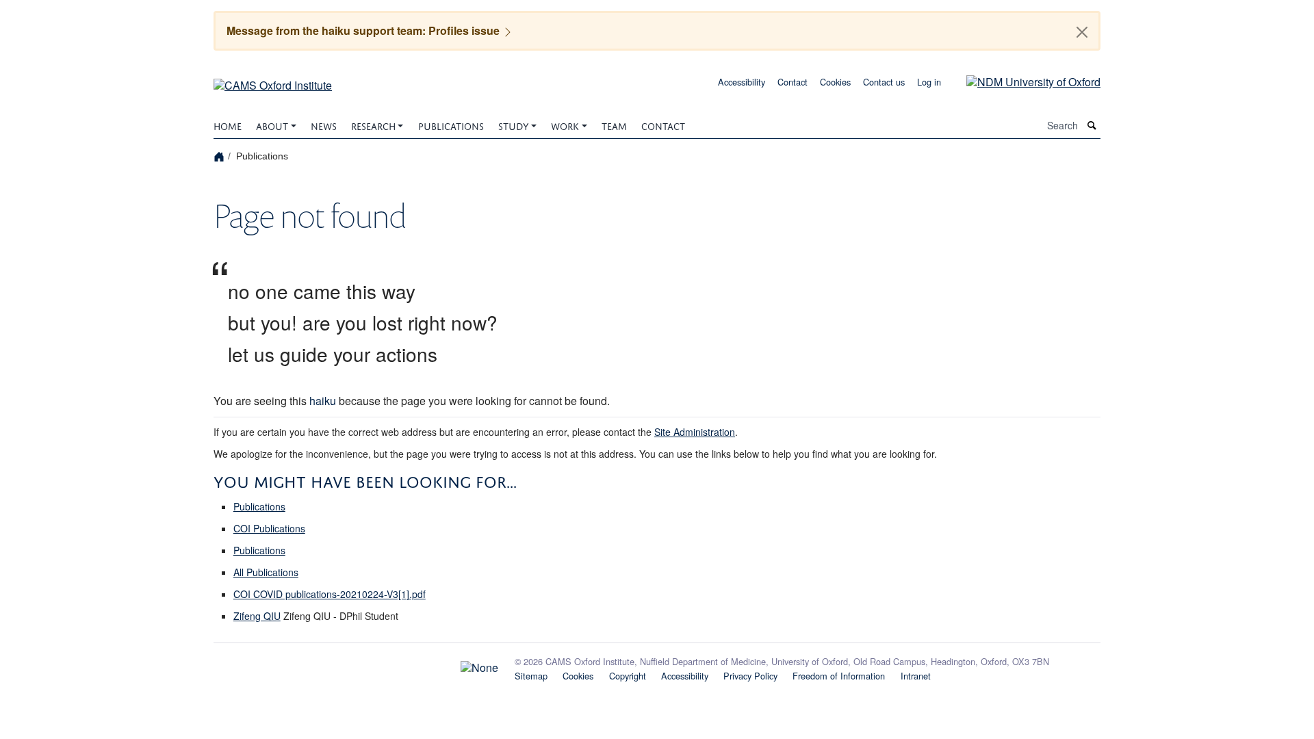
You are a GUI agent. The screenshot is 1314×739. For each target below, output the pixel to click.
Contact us (884, 81)
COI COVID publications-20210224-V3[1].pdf (329, 594)
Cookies (835, 81)
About (272, 125)
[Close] (1082, 32)
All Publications (265, 572)
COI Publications (269, 528)
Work (565, 125)
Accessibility (741, 81)
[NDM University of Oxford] (1023, 80)
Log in (929, 81)
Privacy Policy (750, 675)
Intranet (916, 675)
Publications (451, 125)
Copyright (627, 675)
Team (614, 125)
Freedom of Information (839, 675)
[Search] (1092, 126)
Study (513, 125)
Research (373, 125)
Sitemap (531, 675)
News (324, 125)
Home (228, 125)
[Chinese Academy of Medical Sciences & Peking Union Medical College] (356, 664)
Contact (792, 81)
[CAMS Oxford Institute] (273, 80)
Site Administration (694, 432)
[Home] (221, 155)
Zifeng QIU (257, 616)
